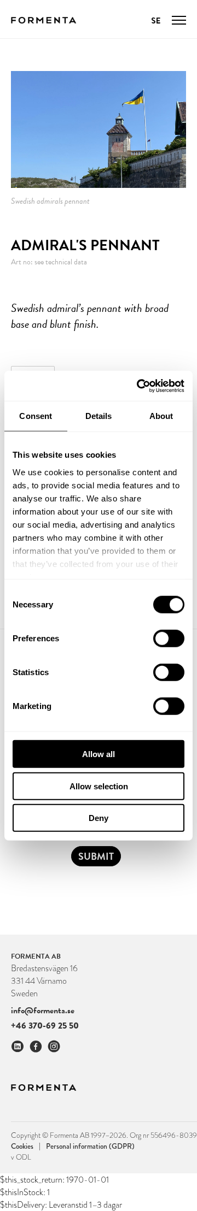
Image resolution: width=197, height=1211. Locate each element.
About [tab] (161, 416)
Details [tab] (98, 416)
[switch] (168, 638)
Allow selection (98, 785)
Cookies (25, 1145)
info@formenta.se (42, 1010)
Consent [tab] (35, 416)
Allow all (98, 754)
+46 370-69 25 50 (45, 1025)
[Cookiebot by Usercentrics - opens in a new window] (139, 386)
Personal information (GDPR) (90, 1146)
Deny (98, 818)
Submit (96, 856)
